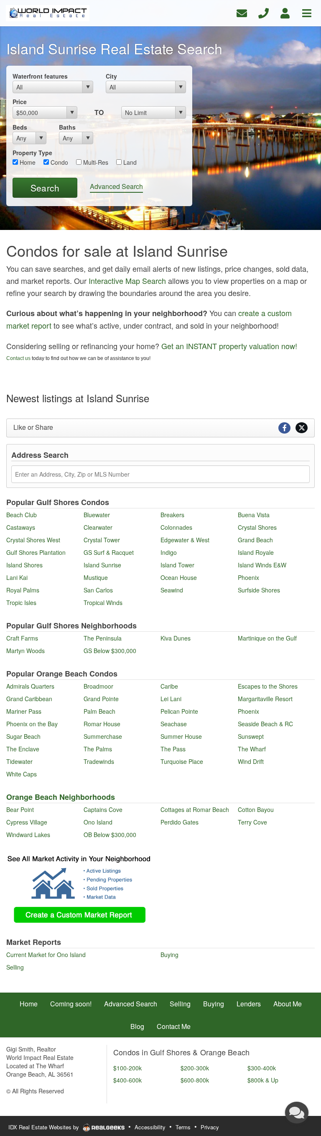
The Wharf (252, 749)
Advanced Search (116, 186)
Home (27, 162)
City (111, 76)
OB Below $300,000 (110, 834)
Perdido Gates (179, 822)
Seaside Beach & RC (265, 724)
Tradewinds (99, 761)
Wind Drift (251, 761)
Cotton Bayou (256, 809)
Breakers (172, 515)
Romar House (102, 724)
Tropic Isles (21, 602)
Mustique (96, 577)
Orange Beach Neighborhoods (60, 796)
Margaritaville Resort (265, 698)
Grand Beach (255, 540)
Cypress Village (26, 822)
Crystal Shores (257, 527)
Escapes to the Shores (268, 686)
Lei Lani (170, 698)
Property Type (32, 152)
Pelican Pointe (179, 711)
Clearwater (98, 527)
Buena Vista (254, 515)
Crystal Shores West (33, 540)
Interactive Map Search (127, 280)
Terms (183, 1127)
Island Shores (24, 565)
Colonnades (176, 527)
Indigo (168, 552)
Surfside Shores (259, 590)
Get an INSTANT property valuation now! (229, 345)
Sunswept (251, 736)
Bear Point (20, 809)
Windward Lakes (28, 834)
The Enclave (22, 749)
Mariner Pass (23, 711)
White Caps (21, 774)
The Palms (98, 749)
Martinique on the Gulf (267, 638)
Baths (67, 127)
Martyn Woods (25, 650)
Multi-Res (95, 162)
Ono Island (98, 822)
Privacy (210, 1127)
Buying (169, 954)
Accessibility (150, 1127)
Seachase (173, 724)
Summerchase (103, 736)
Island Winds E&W (262, 565)
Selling (15, 967)
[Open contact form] (242, 12)
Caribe (169, 686)
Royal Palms (22, 590)
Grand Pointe (101, 698)
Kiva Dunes (175, 638)
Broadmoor (98, 686)
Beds (20, 127)
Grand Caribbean (29, 698)
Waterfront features (40, 76)
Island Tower (177, 565)
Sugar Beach (23, 736)
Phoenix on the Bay (32, 724)
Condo (58, 162)
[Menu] (306, 12)
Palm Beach (99, 711)
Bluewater (97, 515)
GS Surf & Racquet (109, 552)
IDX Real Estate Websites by (44, 1127)
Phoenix (248, 577)
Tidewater (19, 761)
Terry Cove (252, 822)
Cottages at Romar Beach (194, 809)
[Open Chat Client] (296, 1112)
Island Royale (256, 552)
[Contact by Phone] (263, 12)
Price (20, 101)
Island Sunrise (102, 565)
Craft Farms (22, 638)
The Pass (173, 749)
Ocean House (178, 577)
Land (129, 162)
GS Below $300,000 (110, 650)
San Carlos (98, 590)
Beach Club (21, 515)
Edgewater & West (184, 540)
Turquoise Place (181, 761)
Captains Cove (103, 809)
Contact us (18, 358)
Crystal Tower (102, 540)
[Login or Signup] (285, 12)
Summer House (181, 736)
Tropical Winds (103, 602)
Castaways (20, 527)
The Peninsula (103, 638)
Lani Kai (17, 577)
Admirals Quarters (30, 686)
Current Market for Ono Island (46, 954)
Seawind (171, 590)
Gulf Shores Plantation (36, 552)
